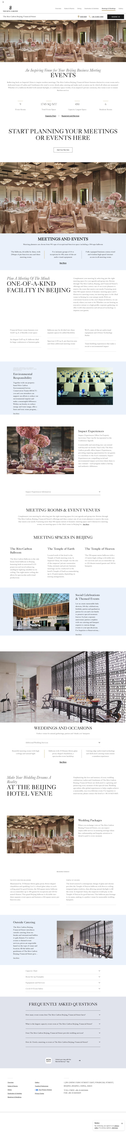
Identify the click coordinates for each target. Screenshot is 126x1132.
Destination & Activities (91, 8)
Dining (79, 8)
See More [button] (63, 263)
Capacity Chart (50, 116)
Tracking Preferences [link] (41, 1086)
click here (115, 1128)
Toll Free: (76, 1090)
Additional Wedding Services (37, 743)
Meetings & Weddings (108, 8)
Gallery (121, 8)
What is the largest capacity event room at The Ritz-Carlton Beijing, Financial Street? (59, 1024)
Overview (58, 8)
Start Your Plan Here (63, 150)
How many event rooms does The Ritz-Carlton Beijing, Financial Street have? (56, 1015)
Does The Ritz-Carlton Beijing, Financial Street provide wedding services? (54, 1033)
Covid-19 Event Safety (34, 989)
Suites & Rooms (69, 8)
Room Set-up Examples (35, 977)
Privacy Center (39, 1093)
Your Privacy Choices (45, 1089)
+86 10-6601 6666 (97, 16)
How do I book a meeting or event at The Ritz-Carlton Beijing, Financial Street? (57, 1042)
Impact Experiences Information (38, 492)
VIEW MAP (83, 16)
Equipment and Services (70, 116)
